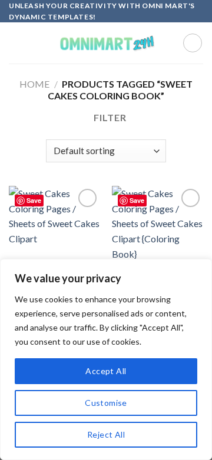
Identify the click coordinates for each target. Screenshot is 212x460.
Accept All (105, 371)
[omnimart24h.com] (106, 43)
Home (34, 83)
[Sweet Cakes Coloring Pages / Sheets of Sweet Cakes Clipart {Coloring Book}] (157, 240)
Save (33, 200)
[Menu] (16, 43)
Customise (106, 403)
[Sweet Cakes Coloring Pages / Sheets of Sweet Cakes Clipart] (54, 240)
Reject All (106, 434)
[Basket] (192, 43)
